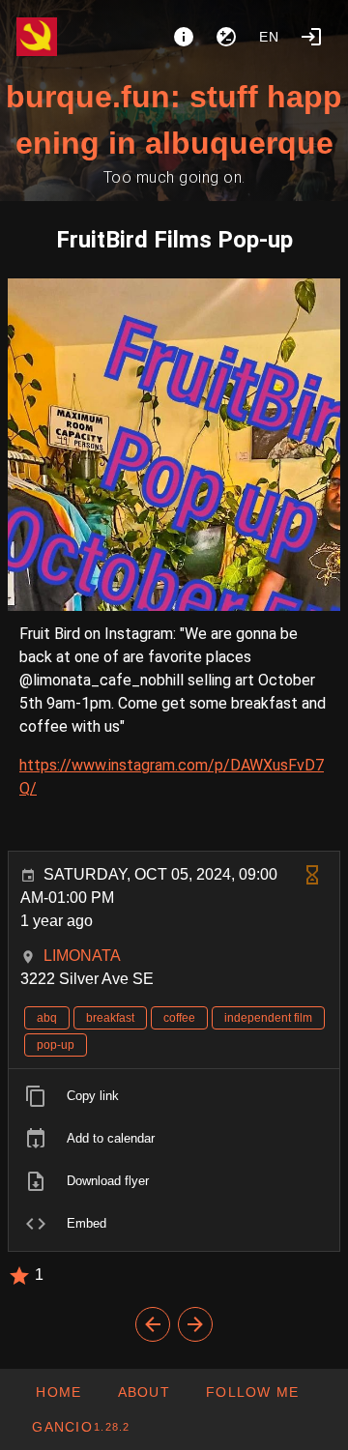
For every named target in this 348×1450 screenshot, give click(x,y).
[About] (183, 36)
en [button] (269, 36)
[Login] (311, 36)
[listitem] (174, 1096)
